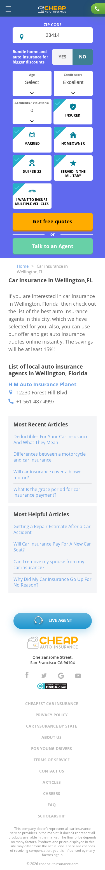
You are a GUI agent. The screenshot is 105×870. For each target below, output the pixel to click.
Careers (51, 793)
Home (23, 266)
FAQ (52, 804)
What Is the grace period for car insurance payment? (46, 492)
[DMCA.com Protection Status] (52, 686)
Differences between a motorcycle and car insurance (49, 457)
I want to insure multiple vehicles (32, 201)
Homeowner (73, 143)
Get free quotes (52, 221)
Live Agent (59, 620)
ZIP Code (53, 24)
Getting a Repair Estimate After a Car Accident (52, 529)
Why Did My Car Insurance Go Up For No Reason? (52, 582)
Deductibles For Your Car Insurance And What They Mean (50, 439)
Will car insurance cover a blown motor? (47, 475)
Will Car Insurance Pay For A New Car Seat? (52, 547)
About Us (51, 737)
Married (32, 143)
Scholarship (52, 816)
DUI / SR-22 (32, 171)
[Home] (52, 10)
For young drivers (51, 748)
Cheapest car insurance (51, 703)
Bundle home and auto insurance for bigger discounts (30, 56)
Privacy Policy (52, 714)
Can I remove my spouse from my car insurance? (48, 564)
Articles (52, 782)
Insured (72, 115)
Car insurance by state (51, 726)
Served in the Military (73, 173)
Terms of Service (52, 759)
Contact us (51, 771)
